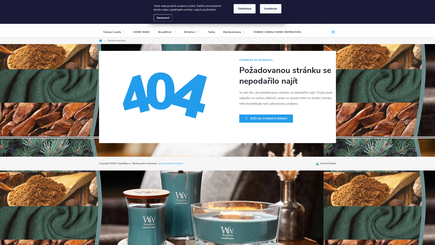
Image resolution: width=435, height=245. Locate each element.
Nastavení (163, 18)
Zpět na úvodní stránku (268, 118)
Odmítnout (244, 9)
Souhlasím (270, 9)
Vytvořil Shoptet (328, 163)
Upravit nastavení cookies (170, 163)
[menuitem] (114, 32)
